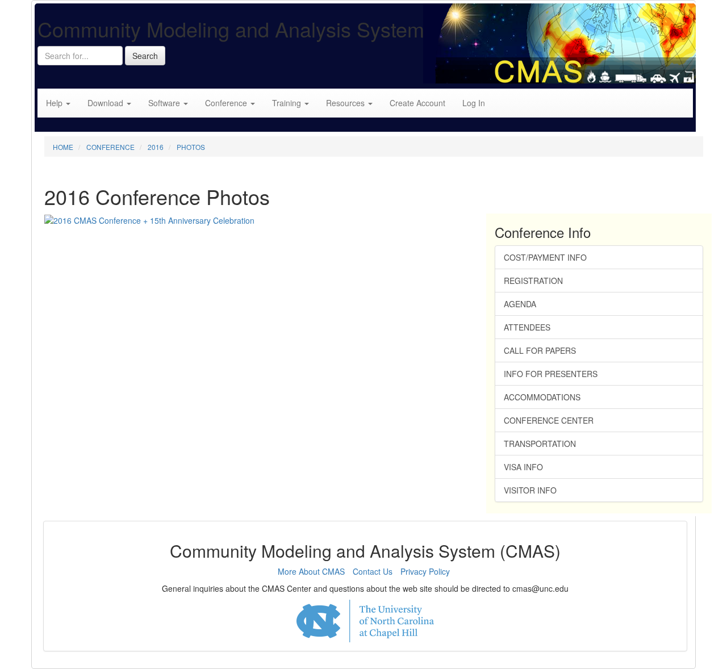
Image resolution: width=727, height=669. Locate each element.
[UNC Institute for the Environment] (365, 621)
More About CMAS (311, 571)
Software (165, 102)
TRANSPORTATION (540, 443)
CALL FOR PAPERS (540, 350)
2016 (156, 147)
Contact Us (372, 571)
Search (145, 55)
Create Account (417, 102)
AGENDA (520, 304)
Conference (227, 102)
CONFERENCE (110, 147)
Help (55, 102)
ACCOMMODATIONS (542, 397)
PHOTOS (191, 147)
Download (106, 102)
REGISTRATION (533, 280)
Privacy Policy (425, 571)
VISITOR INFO (530, 490)
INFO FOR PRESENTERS (551, 373)
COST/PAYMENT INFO (545, 257)
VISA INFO (523, 467)
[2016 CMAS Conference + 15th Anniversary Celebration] (149, 219)
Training (287, 102)
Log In (473, 102)
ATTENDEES (527, 327)
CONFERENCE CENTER (549, 420)
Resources (346, 102)
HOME (63, 147)
